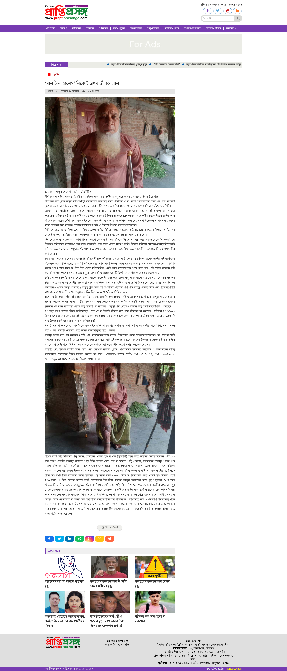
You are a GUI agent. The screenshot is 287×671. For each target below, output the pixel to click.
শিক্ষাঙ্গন (103, 28)
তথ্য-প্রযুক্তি (119, 28)
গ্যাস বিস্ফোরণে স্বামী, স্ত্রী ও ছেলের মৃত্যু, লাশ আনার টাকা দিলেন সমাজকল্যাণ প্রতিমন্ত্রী (107, 621)
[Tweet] (59, 539)
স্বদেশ (63, 28)
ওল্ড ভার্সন (50, 28)
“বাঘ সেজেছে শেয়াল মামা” (153, 64)
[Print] (109, 539)
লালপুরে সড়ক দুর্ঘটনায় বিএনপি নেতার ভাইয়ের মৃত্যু (108, 584)
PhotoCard (111, 528)
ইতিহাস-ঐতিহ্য (213, 28)
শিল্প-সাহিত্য (153, 28)
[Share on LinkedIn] (69, 539)
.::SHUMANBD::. (234, 669)
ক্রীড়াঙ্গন (76, 28)
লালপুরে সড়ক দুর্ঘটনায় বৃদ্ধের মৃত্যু (152, 584)
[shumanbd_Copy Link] (99, 539)
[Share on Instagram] (89, 539)
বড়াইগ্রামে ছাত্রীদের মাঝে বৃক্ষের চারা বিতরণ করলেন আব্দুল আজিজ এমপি (207, 64)
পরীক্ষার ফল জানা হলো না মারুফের (150, 619)
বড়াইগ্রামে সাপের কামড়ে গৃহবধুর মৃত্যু (116, 64)
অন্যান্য (230, 28)
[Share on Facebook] (49, 539)
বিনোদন (90, 28)
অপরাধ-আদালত (192, 28)
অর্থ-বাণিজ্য (136, 28)
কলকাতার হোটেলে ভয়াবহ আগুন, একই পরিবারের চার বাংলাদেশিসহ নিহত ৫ (65, 621)
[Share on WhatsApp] (79, 539)
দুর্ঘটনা (56, 74)
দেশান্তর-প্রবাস (171, 28)
